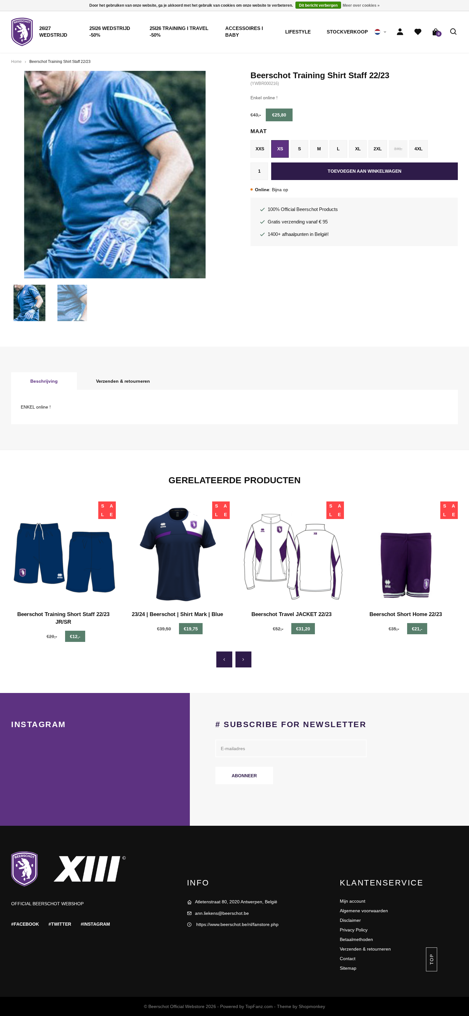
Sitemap (348, 968)
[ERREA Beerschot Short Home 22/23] (406, 553)
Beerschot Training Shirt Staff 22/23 (60, 61)
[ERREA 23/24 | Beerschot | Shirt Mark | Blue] (177, 553)
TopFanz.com (259, 1006)
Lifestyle (298, 31)
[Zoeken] (454, 32)
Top (431, 959)
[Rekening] (400, 32)
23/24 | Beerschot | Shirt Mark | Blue (177, 614)
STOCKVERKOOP (347, 31)
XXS (260, 148)
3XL (398, 148)
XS (280, 148)
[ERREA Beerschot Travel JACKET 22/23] (291, 553)
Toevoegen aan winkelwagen (364, 171)
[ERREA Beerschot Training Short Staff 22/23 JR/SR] (63, 553)
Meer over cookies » (361, 5)
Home (16, 61)
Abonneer (244, 775)
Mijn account (352, 901)
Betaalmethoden (356, 939)
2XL (378, 148)
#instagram (95, 924)
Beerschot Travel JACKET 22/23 (291, 614)
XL (358, 148)
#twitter (59, 924)
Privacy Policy (354, 929)
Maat (258, 131)
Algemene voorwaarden (364, 910)
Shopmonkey (312, 1006)
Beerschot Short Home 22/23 (405, 614)
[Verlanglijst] (418, 32)
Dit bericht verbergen (318, 5)
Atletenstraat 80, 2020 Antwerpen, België (236, 901)
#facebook (25, 924)
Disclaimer (350, 920)
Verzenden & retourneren (123, 381)
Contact (347, 958)
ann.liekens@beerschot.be (222, 913)
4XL (418, 148)
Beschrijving (44, 381)
